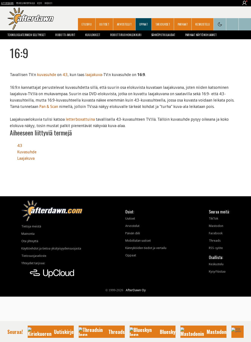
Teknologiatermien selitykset (26, 35)
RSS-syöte (216, 248)
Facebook (216, 233)
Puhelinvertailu (25, 3)
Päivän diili (132, 233)
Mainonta (28, 234)
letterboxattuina (80, 119)
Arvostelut (124, 24)
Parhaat (183, 24)
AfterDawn (7, 3)
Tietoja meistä (31, 226)
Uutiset (104, 24)
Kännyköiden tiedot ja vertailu (145, 248)
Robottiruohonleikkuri (125, 35)
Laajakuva (26, 158)
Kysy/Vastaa (217, 271)
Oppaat (143, 24)
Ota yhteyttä (29, 241)
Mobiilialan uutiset (138, 240)
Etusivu (87, 24)
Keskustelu (202, 24)
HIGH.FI (48, 3)
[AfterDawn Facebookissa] (232, 24)
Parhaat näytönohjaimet (201, 35)
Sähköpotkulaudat (163, 35)
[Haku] (245, 24)
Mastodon (216, 226)
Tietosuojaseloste (33, 256)
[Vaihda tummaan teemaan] (220, 24)
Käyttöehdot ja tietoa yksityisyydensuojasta (51, 248)
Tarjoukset (162, 24)
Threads (215, 240)
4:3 (65, 74)
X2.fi (39, 3)
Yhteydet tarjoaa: (33, 263)
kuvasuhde (46, 74)
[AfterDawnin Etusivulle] (30, 19)
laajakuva (93, 74)
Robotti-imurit (65, 35)
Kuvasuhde (27, 152)
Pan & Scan (48, 106)
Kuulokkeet (92, 35)
